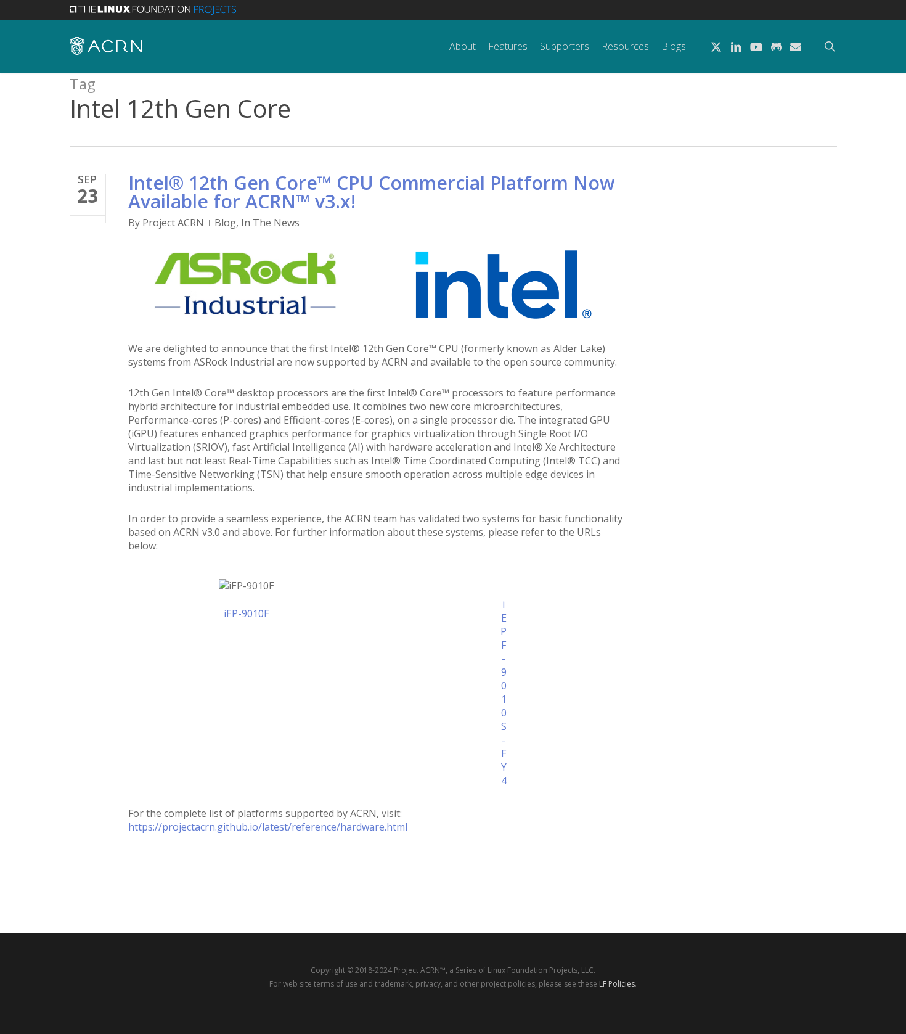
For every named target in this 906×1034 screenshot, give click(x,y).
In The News (270, 222)
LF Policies (617, 984)
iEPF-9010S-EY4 (503, 692)
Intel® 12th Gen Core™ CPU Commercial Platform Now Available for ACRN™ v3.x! (371, 192)
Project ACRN (173, 222)
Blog (225, 222)
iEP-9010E (246, 613)
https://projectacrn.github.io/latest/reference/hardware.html (267, 827)
